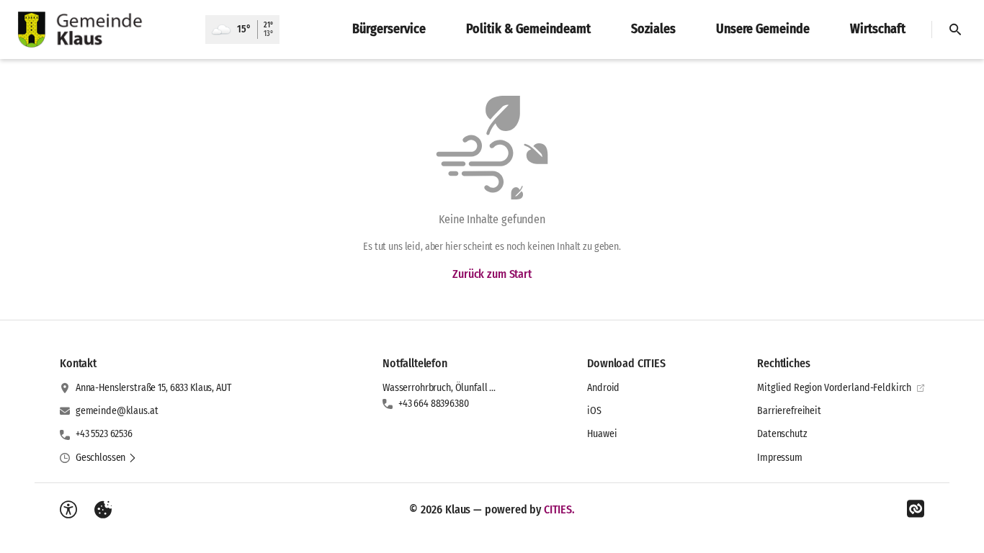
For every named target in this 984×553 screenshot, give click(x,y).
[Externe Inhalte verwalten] (103, 509)
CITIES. (559, 509)
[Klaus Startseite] (102, 30)
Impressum (779, 457)
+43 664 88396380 (433, 403)
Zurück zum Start (491, 274)
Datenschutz (782, 434)
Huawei (602, 434)
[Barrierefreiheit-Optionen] (68, 509)
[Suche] (955, 29)
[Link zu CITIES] (915, 509)
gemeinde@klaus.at (117, 411)
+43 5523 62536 (104, 434)
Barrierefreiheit (789, 411)
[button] (106, 458)
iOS (594, 411)
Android (603, 388)
